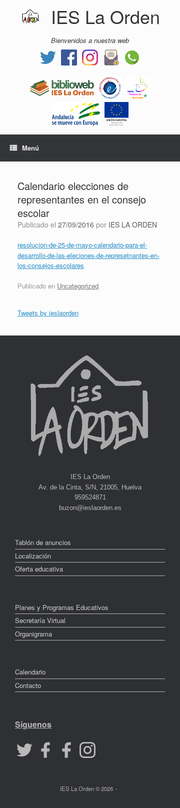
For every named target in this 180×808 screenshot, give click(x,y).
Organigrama (33, 633)
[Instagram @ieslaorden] (90, 56)
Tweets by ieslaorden (48, 313)
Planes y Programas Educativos (61, 607)
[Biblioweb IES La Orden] (62, 87)
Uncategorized (77, 285)
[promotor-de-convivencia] (138, 87)
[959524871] (132, 56)
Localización (33, 555)
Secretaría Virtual (40, 620)
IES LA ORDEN (132, 225)
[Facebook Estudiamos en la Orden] (66, 749)
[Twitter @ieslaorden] (48, 56)
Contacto (28, 685)
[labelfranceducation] (110, 87)
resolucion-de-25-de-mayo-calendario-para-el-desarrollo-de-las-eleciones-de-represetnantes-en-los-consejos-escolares (89, 255)
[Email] (111, 56)
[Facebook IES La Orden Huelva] (69, 56)
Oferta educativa (39, 569)
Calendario (30, 671)
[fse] (117, 113)
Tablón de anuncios (43, 542)
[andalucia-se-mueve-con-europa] (76, 113)
